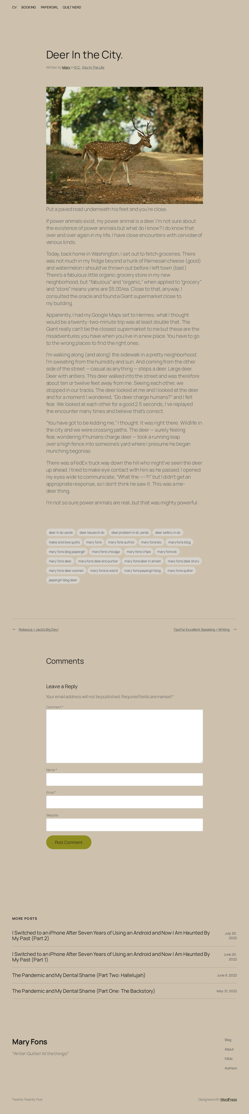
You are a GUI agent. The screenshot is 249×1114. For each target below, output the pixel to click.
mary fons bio (151, 542)
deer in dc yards (61, 532)
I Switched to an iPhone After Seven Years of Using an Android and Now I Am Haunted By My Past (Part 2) (111, 935)
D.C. (77, 67)
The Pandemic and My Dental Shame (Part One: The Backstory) (83, 991)
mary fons (93, 542)
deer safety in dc (167, 532)
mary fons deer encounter (98, 561)
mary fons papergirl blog (142, 570)
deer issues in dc (92, 532)
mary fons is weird (103, 570)
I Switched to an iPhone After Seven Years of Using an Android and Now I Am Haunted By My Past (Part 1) (111, 957)
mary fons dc (167, 551)
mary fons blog (179, 542)
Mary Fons (29, 1041)
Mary (66, 67)
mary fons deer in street (142, 561)
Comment (54, 707)
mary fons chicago (106, 551)
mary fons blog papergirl (67, 551)
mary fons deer (60, 561)
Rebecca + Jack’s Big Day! (39, 629)
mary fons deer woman (66, 570)
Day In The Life (93, 67)
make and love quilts (64, 542)
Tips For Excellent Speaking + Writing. (201, 629)
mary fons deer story (183, 561)
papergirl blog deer (63, 580)
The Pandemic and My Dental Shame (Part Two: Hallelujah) (79, 975)
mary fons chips (139, 551)
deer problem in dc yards (130, 532)
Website (52, 815)
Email (51, 792)
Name (51, 769)
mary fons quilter (180, 570)
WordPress (228, 1099)
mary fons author (121, 542)
